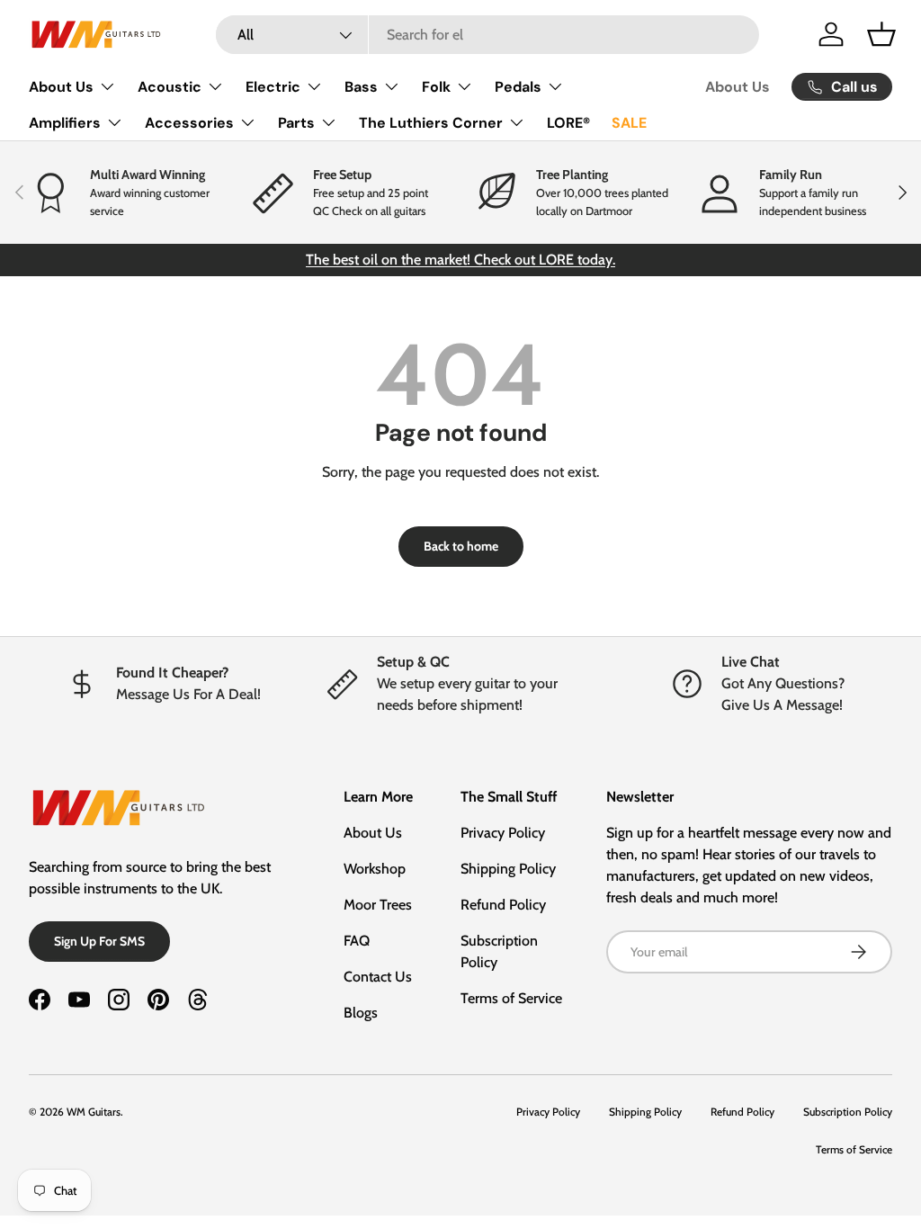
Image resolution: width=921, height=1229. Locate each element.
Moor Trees (378, 904)
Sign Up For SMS (99, 941)
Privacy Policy (502, 832)
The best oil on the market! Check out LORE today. (460, 259)
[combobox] (487, 34)
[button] (881, 34)
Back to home (461, 546)
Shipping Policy (508, 868)
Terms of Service (511, 998)
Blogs (361, 1012)
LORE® (568, 122)
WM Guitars (94, 1111)
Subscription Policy (847, 1111)
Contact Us (378, 976)
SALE (629, 122)
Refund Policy (503, 904)
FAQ (357, 940)
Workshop (375, 868)
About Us (737, 86)
